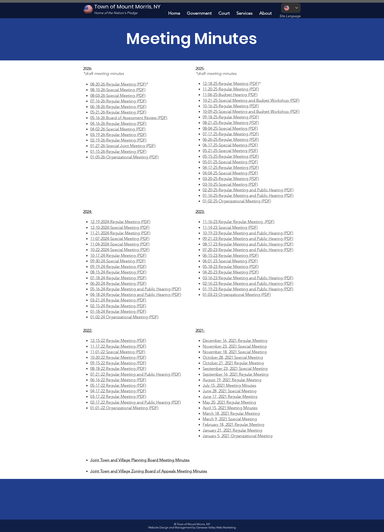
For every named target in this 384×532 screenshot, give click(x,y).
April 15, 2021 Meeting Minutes (230, 407)
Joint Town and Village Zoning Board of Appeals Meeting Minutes (148, 471)
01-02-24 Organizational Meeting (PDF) (124, 317)
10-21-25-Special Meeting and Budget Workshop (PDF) (251, 100)
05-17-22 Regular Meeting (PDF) (118, 385)
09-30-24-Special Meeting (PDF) (118, 261)
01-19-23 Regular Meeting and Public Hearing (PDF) (248, 289)
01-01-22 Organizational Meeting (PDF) (124, 407)
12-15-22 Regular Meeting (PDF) (118, 340)
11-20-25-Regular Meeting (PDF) (231, 89)
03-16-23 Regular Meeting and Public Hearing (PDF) (248, 277)
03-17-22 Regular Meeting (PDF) (118, 396)
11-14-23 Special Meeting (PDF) (230, 227)
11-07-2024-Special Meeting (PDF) (120, 238)
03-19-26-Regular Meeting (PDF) (118, 134)
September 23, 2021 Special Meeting (235, 368)
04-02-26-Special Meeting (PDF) (118, 129)
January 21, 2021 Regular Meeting (232, 430)
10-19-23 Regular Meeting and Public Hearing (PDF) (248, 233)
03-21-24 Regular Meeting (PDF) (118, 300)
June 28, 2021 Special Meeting (229, 391)
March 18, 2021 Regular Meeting (231, 413)
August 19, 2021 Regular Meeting (232, 379)
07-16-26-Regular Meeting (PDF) (118, 101)
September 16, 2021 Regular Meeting (235, 374)
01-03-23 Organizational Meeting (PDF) (237, 294)
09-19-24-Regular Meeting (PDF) (118, 266)
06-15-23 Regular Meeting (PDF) (231, 255)
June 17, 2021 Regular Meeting (230, 396)
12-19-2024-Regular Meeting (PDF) (120, 221)
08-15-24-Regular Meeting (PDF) (118, 272)
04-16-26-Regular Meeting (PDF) (118, 123)
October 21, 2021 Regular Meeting (233, 363)
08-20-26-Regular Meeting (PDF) (118, 84)
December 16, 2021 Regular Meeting (235, 340)
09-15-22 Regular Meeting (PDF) (118, 363)
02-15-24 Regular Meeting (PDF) (118, 305)
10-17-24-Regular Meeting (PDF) (118, 255)
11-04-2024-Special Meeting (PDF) (120, 244)
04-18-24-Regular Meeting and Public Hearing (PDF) (135, 294)
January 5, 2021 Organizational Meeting (237, 435)
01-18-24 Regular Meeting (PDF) (118, 311)
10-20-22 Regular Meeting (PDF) (118, 357)
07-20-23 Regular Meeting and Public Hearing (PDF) (248, 249)
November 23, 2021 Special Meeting (235, 346)
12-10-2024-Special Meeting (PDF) (120, 227)
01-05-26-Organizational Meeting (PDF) (124, 157)
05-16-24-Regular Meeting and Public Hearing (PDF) (135, 289)
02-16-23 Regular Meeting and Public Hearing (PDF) (248, 283)
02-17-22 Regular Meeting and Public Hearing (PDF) (135, 402)
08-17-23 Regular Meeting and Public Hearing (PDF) (248, 244)
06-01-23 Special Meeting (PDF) (230, 261)
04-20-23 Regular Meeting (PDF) (231, 272)
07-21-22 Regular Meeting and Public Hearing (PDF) (135, 374)
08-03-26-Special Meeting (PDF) (118, 95)
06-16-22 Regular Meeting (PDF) (118, 379)
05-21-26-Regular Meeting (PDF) (118, 112)
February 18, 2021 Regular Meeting (233, 424)
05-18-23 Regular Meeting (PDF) (231, 266)
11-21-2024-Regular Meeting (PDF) (120, 233)
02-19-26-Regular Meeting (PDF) (118, 140)
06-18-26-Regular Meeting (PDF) (118, 106)
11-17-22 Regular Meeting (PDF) (118, 346)
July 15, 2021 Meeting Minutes (229, 385)
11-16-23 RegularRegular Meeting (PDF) (238, 221)
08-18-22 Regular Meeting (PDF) (118, 368)
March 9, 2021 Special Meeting (230, 418)
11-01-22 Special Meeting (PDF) (117, 351)
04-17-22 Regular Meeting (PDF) (118, 391)
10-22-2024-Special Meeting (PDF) (120, 249)
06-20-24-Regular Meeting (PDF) (118, 283)
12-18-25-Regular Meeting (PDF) (231, 83)
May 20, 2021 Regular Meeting (229, 402)
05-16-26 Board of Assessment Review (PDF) (128, 117)
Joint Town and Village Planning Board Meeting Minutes (140, 460)
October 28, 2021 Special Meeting (233, 357)
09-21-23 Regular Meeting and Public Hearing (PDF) (248, 238)
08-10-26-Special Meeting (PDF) (118, 89)
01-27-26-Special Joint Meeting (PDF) (123, 145)
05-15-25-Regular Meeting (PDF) (231, 156)
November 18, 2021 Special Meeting (235, 351)
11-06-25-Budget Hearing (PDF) (230, 94)
